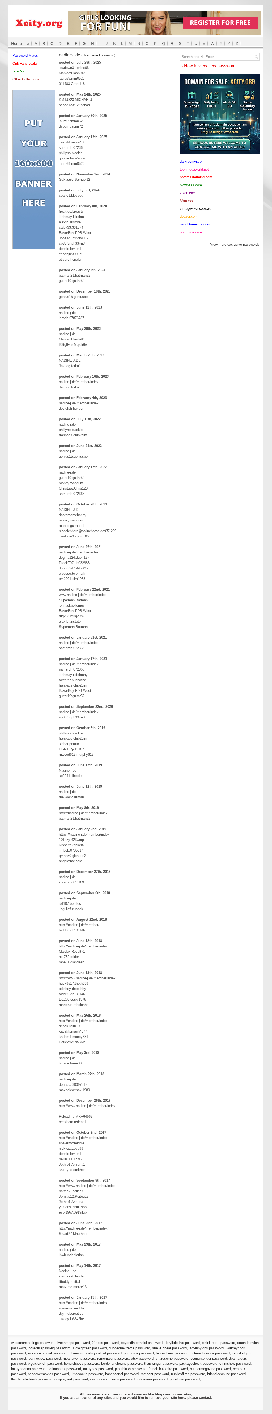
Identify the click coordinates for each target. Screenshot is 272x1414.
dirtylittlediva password (182, 1343)
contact (205, 1398)
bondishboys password (81, 1364)
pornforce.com (191, 232)
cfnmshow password (235, 1364)
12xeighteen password (90, 1348)
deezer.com (189, 217)
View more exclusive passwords (235, 244)
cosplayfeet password (71, 1379)
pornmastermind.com (196, 177)
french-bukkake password (168, 1369)
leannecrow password (44, 1358)
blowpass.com (191, 185)
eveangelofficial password (47, 1353)
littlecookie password (87, 1374)
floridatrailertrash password (31, 1379)
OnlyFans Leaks (25, 63)
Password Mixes (25, 55)
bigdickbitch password (45, 1364)
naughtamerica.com (195, 224)
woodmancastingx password (32, 1343)
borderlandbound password (121, 1364)
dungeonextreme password (129, 1348)
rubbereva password (152, 1379)
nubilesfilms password (188, 1374)
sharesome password (172, 1358)
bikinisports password (218, 1343)
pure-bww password (185, 1379)
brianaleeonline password (226, 1374)
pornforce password (139, 1353)
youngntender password (208, 1358)
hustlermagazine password (210, 1369)
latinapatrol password (65, 1369)
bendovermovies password (48, 1374)
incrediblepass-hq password (49, 1348)
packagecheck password (198, 1364)
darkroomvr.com (192, 161)
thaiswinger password (160, 1364)
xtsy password (142, 1358)
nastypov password (98, 1369)
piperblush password (130, 1369)
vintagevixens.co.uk (195, 209)
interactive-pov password (211, 1353)
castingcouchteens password (112, 1379)
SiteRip (18, 71)
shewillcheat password (169, 1348)
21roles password (105, 1343)
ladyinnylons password (206, 1348)
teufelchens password (172, 1353)
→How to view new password (208, 66)
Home (16, 43)
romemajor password (113, 1358)
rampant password (155, 1374)
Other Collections (25, 79)
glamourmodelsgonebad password (96, 1353)
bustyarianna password (28, 1369)
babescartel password (122, 1374)
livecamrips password (73, 1343)
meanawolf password (79, 1358)
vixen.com (188, 193)
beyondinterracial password (142, 1343)
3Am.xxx (187, 201)
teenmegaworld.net (194, 169)
